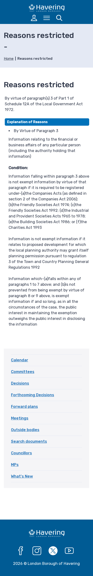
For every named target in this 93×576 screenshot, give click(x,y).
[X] (53, 551)
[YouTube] (69, 551)
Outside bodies (25, 430)
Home (9, 58)
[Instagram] (37, 551)
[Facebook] (20, 551)
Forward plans (24, 406)
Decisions (20, 383)
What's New (22, 476)
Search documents (29, 441)
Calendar (19, 360)
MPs (15, 464)
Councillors (21, 453)
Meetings (19, 418)
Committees (22, 371)
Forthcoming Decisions (32, 395)
